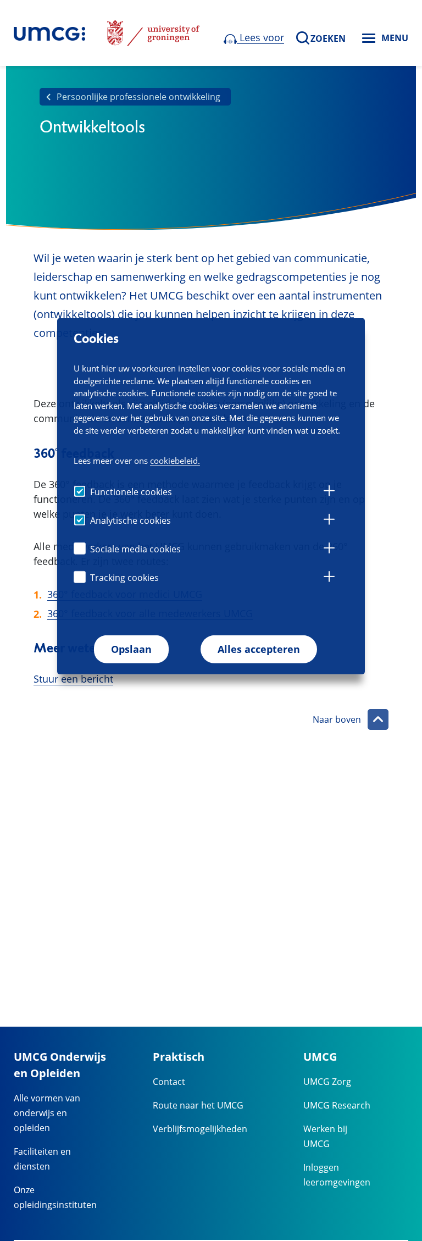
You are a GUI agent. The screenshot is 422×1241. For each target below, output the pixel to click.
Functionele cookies (131, 492)
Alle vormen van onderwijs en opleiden (47, 1113)
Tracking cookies (124, 578)
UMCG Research (336, 1105)
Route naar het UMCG (198, 1105)
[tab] (329, 492)
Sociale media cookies (135, 549)
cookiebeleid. (175, 460)
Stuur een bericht (73, 678)
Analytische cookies (130, 520)
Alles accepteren (259, 649)
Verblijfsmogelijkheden (200, 1129)
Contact (169, 1082)
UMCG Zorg (327, 1082)
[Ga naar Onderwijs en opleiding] (49, 33)
